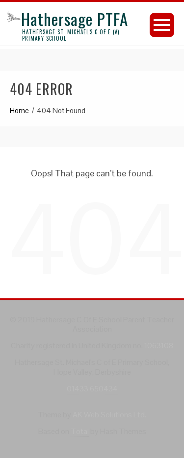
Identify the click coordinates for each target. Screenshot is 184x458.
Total (80, 431)
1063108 (158, 345)
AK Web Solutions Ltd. (109, 415)
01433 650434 (92, 389)
